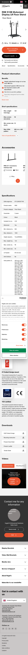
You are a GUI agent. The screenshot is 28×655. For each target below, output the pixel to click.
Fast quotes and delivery (11, 60)
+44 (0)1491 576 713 (8, 620)
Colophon (4, 650)
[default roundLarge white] (26, 29)
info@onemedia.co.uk (8, 621)
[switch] (24, 329)
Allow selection (14, 355)
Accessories (21, 66)
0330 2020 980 (6, 610)
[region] (14, 29)
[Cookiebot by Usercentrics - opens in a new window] (19, 298)
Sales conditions (6, 648)
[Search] (21, 2)
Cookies (4, 645)
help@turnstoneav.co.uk (8, 611)
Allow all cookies (14, 350)
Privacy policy (5, 640)
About (3, 66)
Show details (19, 345)
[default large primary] (18, 181)
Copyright (4, 638)
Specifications (11, 66)
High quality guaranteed (11, 62)
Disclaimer (4, 643)
